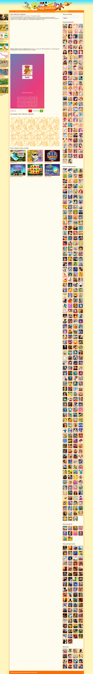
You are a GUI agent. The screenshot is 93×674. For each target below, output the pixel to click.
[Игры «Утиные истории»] (65, 473)
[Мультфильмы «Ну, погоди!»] (65, 668)
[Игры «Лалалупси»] (81, 69)
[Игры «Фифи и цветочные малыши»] (81, 478)
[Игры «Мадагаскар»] (75, 333)
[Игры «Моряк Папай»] (65, 364)
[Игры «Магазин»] (65, 85)
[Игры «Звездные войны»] (70, 580)
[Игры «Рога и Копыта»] (75, 411)
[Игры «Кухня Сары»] (75, 69)
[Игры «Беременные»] (75, 33)
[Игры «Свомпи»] (81, 421)
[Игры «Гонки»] (70, 570)
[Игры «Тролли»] (70, 463)
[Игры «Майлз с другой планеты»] (81, 333)
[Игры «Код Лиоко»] (75, 586)
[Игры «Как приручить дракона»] (75, 286)
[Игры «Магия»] (70, 85)
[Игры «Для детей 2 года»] (70, 529)
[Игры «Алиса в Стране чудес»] (65, 188)
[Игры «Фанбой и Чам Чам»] (70, 473)
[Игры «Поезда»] (65, 612)
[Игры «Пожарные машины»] (70, 612)
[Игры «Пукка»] (70, 401)
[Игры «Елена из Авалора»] (65, 64)
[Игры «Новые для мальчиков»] (75, 601)
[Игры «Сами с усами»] (65, 421)
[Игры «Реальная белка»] (75, 406)
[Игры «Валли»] (81, 214)
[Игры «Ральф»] (75, 401)
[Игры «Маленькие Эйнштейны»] (70, 338)
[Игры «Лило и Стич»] (70, 328)
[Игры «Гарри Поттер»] (70, 234)
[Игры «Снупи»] (70, 432)
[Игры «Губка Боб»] (81, 245)
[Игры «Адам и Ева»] (75, 182)
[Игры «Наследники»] (75, 100)
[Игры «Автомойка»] (65, 27)
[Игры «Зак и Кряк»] (81, 276)
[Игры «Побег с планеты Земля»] (81, 385)
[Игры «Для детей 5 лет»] (65, 535)
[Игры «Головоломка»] (81, 239)
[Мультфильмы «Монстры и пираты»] (81, 663)
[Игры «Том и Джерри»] (81, 452)
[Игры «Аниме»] (81, 27)
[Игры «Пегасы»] (75, 111)
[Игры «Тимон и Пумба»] (75, 452)
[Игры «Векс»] (75, 560)
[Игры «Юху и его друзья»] (75, 520)
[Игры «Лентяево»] (65, 328)
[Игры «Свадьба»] (81, 126)
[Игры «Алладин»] (70, 188)
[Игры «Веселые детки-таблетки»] (70, 43)
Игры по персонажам (30, 11)
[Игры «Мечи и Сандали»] (75, 591)
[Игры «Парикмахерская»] (70, 111)
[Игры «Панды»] (81, 105)
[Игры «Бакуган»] (65, 554)
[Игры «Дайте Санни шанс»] (81, 48)
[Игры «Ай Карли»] (70, 27)
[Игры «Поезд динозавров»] (81, 390)
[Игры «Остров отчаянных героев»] (81, 375)
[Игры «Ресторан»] (65, 126)
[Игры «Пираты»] (70, 606)
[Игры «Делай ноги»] (70, 255)
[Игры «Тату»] (65, 142)
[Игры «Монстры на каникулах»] (70, 359)
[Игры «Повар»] (70, 116)
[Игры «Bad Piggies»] (65, 177)
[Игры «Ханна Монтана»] (81, 147)
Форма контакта (34, 672)
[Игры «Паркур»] (65, 606)
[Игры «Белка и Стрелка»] (70, 203)
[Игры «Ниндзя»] (70, 601)
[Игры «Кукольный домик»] (70, 69)
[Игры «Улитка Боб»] (70, 468)
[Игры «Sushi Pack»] (65, 182)
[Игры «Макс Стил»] (65, 591)
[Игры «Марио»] (70, 343)
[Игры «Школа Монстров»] (70, 157)
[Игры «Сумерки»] (75, 137)
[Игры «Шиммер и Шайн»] (65, 510)
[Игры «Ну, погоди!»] (70, 369)
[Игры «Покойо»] (75, 395)
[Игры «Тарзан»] (70, 447)
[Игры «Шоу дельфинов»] (70, 510)
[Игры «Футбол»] (75, 632)
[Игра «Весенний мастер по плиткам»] (35, 175)
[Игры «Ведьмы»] (65, 43)
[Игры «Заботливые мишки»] (75, 276)
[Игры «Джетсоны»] (81, 255)
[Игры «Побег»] (75, 606)
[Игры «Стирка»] (65, 137)
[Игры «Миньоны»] (65, 354)
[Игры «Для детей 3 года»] (75, 529)
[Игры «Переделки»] (81, 111)
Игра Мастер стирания (35, 15)
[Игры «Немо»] (75, 364)
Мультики (71, 11)
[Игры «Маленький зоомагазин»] (81, 85)
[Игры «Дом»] (81, 265)
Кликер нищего (31, 162)
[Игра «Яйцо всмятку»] (52, 175)
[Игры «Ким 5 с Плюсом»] (75, 297)
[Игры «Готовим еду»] (75, 48)
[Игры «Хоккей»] (65, 638)
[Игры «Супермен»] (65, 627)
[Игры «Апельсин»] (75, 193)
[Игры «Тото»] (75, 142)
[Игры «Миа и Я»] (70, 95)
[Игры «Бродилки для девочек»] (75, 38)
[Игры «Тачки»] (75, 447)
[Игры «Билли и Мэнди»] (70, 208)
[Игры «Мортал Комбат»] (65, 596)
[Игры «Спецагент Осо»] (65, 437)
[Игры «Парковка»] (81, 601)
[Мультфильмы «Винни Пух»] (81, 652)
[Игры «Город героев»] (65, 245)
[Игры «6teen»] (75, 172)
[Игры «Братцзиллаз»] (70, 38)
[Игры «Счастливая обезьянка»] (70, 442)
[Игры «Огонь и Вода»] (70, 375)
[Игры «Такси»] (70, 627)
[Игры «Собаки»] (65, 131)
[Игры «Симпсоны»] (70, 427)
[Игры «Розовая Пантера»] (81, 411)
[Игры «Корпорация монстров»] (65, 307)
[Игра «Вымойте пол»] (17, 161)
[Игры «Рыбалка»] (70, 617)
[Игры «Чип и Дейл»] (65, 504)
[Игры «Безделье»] (70, 33)
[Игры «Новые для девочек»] (81, 100)
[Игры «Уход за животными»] (65, 147)
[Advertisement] (30, 34)
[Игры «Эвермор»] (65, 515)
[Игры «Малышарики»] (65, 343)
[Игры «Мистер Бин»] (75, 354)
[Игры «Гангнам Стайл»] (65, 234)
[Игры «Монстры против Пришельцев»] (75, 359)
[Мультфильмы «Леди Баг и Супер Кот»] (70, 663)
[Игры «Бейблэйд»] (75, 554)
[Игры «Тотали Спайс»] (70, 458)
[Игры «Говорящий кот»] (75, 239)
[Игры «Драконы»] (81, 575)
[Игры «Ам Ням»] (81, 188)
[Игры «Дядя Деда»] (65, 276)
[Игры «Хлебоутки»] (81, 489)
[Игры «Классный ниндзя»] (65, 302)
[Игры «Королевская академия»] (81, 64)
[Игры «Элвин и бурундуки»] (75, 515)
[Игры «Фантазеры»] (75, 473)
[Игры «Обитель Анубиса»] (75, 369)
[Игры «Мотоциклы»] (70, 596)
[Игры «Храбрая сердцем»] (75, 494)
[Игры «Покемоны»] (70, 395)
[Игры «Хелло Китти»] (75, 489)
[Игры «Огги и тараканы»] (65, 375)
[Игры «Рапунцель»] (81, 401)
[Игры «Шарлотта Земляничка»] (75, 152)
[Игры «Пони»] (81, 116)
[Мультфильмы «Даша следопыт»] (70, 657)
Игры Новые (27, 15)
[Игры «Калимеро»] (81, 286)
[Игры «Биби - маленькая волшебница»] (65, 208)
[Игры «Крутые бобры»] (81, 312)
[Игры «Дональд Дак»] (65, 271)
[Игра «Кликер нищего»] (35, 161)
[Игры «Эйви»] (65, 163)
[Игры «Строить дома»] (70, 137)
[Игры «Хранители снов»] (81, 494)
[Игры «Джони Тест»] (70, 260)
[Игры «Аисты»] (81, 182)
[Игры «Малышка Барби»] (65, 90)
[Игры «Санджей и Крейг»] (70, 421)
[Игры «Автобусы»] (75, 549)
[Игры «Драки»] (75, 575)
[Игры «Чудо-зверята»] (70, 504)
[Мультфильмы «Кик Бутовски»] (81, 657)
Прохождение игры (78, 11)
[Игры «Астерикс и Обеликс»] (65, 198)
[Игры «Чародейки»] (70, 152)
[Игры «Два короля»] (65, 255)
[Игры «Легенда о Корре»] (65, 323)
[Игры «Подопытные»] (70, 390)
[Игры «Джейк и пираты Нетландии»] (75, 255)
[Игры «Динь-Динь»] (70, 59)
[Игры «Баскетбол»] (70, 554)
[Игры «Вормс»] (70, 565)
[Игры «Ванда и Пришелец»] (65, 219)
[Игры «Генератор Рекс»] (75, 565)
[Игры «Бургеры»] (81, 38)
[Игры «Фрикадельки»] (81, 484)
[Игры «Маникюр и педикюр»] (65, 95)
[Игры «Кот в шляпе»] (81, 307)
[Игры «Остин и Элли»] (75, 105)
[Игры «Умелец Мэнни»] (75, 468)
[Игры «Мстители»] (75, 596)
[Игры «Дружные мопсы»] (81, 271)
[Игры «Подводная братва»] (65, 390)
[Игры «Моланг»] (65, 359)
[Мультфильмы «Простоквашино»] (70, 668)
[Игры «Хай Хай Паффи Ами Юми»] (70, 489)
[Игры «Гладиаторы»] (81, 565)
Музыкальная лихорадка (16, 176)
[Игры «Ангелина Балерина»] (70, 193)
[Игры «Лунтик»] (65, 333)
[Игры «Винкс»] (81, 43)
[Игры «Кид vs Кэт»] (75, 291)
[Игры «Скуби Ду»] (75, 427)
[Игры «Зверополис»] (70, 281)
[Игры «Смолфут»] (81, 427)
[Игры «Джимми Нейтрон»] (65, 260)
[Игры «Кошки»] (65, 69)
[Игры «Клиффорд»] (70, 302)
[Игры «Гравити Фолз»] (70, 245)
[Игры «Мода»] (75, 95)
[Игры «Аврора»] (70, 182)
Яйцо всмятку (48, 176)
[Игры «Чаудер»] (81, 499)
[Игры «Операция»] (70, 105)
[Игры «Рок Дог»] (65, 416)
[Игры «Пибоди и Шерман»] (75, 380)
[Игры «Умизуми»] (81, 468)
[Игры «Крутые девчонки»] (65, 317)
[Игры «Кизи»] (81, 291)
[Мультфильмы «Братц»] (75, 652)
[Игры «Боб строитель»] (75, 208)
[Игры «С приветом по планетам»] (81, 416)
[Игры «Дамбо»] (75, 250)
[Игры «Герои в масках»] (70, 239)
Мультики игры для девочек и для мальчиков (20, 672)
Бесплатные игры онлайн (61, 11)
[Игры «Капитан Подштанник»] (65, 291)
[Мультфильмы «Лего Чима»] (65, 663)
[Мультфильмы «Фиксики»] (81, 668)
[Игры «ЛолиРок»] (70, 79)
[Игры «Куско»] (81, 317)
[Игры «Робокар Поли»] (70, 411)
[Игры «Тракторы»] (65, 632)
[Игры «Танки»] (75, 627)
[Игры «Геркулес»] (65, 239)
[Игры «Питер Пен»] (75, 385)
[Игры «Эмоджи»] (65, 520)
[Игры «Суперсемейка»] (81, 437)
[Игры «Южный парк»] (70, 520)
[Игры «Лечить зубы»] (75, 74)
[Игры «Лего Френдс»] (65, 74)
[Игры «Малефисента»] (81, 338)
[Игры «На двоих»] (70, 100)
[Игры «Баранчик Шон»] (75, 198)
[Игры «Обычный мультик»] (81, 369)
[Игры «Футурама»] (65, 489)
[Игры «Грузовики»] (75, 570)
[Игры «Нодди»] (81, 364)
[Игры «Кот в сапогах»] (75, 307)
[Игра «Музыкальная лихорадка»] (17, 175)
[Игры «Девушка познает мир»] (65, 53)
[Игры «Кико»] (70, 297)
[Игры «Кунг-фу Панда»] (75, 317)
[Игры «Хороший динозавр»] (70, 494)
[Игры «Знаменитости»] (70, 64)
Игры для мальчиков (49, 11)
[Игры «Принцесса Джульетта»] (75, 121)
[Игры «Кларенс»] (81, 297)
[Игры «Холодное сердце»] (65, 152)
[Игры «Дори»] (75, 271)
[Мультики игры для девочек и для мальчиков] (46, 10)
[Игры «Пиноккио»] (70, 385)
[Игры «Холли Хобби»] (65, 494)
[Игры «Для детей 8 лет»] (81, 535)
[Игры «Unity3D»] (65, 549)
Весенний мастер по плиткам (34, 176)
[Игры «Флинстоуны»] (65, 484)
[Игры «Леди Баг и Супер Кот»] (70, 74)
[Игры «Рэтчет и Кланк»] (75, 416)
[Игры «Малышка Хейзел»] (75, 90)
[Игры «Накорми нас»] (81, 596)
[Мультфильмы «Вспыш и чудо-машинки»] (65, 657)
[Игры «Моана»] (81, 354)
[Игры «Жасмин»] (70, 276)
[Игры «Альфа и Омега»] (75, 188)
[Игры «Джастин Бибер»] (81, 53)
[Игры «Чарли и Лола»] (75, 499)
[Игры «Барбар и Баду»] (81, 198)
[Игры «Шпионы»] (65, 643)
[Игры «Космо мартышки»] (70, 307)
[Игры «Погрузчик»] (81, 606)
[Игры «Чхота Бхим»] (75, 504)
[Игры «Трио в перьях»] (65, 463)
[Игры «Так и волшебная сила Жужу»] (65, 447)
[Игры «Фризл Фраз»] (75, 484)
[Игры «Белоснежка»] (75, 203)
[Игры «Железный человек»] (65, 580)
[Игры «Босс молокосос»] (81, 208)
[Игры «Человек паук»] (75, 638)
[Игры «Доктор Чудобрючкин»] (75, 265)
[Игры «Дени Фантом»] (65, 575)
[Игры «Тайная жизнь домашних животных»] (81, 442)
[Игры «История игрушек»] (70, 286)
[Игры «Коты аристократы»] (65, 312)
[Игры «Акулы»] (81, 549)
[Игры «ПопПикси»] (65, 121)
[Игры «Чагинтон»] (70, 499)
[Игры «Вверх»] (70, 219)
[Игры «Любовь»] (81, 79)
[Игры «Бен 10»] (81, 554)
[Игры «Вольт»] (65, 224)
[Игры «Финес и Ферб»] (75, 478)
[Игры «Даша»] (81, 250)
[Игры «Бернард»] (81, 203)
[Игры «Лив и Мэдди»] (81, 74)
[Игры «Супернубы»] (75, 437)
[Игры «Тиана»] (65, 452)
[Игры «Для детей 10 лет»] (65, 529)
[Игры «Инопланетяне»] (65, 586)
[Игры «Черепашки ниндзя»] (81, 638)
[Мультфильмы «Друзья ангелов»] (75, 657)
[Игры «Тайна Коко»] (75, 442)
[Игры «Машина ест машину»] (70, 591)
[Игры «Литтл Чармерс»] (65, 79)
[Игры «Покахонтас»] (65, 395)
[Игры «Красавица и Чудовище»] (70, 312)
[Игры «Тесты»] (70, 142)
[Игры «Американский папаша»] (65, 193)
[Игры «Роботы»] (75, 612)
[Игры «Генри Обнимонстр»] (81, 234)
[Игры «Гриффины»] (75, 245)
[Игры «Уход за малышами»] (70, 147)
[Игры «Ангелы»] (75, 27)
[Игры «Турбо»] (81, 463)
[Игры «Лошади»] (75, 79)
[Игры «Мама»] (81, 90)
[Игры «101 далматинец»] (65, 172)
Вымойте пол (13, 162)
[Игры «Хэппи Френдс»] (65, 499)
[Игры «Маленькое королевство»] (75, 338)
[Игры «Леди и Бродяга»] (70, 323)
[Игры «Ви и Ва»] (75, 43)
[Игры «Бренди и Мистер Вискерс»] (70, 214)
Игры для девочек (19, 11)
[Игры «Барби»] (65, 33)
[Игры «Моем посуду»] (81, 95)
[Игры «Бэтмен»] (70, 560)
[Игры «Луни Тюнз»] (81, 328)
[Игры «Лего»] (81, 586)
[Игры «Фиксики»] (70, 478)
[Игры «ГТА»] (81, 570)
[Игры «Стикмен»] (75, 622)
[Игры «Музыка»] (65, 100)
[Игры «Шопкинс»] (75, 157)
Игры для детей (39, 11)
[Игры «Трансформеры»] (70, 632)
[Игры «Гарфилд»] (75, 234)
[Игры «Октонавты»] (75, 375)
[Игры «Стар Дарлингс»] (81, 131)
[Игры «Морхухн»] (81, 359)
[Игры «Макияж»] (75, 85)
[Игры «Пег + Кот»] (65, 380)
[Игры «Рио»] (65, 411)
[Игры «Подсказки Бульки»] (75, 390)
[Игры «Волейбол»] (65, 565)
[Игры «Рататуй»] (70, 406)
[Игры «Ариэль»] (81, 193)
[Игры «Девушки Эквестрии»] (75, 53)
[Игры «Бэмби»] (75, 214)
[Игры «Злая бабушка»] (75, 281)
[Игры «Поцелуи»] (70, 121)
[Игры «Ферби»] (81, 473)
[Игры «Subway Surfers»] (81, 177)
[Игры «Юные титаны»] (70, 643)
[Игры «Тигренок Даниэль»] (70, 452)
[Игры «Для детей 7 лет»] (75, 535)
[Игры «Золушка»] (81, 281)
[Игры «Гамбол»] (81, 229)
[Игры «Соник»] (81, 432)
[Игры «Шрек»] (75, 510)
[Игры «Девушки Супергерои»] (70, 53)
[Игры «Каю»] (70, 291)
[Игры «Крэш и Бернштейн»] (70, 317)
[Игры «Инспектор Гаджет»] (65, 286)
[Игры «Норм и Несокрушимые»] (65, 369)
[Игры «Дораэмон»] (70, 271)
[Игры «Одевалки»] (65, 105)
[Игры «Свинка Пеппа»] (75, 421)
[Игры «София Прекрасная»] (70, 131)
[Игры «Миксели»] (81, 349)
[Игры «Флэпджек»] (70, 484)
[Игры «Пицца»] (65, 116)
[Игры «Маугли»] (81, 343)
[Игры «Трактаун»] (75, 458)
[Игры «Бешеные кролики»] (65, 560)
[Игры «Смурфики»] (65, 432)
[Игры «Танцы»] (81, 137)
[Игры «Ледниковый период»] (75, 323)
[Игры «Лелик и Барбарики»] (81, 323)
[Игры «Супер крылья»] (70, 437)
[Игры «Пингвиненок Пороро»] (81, 380)
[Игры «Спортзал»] (75, 131)
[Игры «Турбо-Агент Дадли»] (65, 468)
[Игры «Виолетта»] (65, 48)
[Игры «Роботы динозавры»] (81, 612)
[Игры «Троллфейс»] (75, 463)
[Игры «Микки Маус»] (75, 349)
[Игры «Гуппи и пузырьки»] (65, 250)
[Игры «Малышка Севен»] (70, 90)
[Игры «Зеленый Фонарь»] (75, 580)
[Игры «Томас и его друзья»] (65, 458)
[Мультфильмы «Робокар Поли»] (75, 668)
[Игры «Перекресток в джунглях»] (70, 380)
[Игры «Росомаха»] (65, 617)
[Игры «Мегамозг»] (65, 349)
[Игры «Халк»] (81, 632)
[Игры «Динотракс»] (65, 265)
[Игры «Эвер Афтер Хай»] (81, 157)
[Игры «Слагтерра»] (70, 622)
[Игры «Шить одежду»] (81, 152)
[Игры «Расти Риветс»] (65, 406)
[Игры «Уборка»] (81, 142)
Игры (11, 15)
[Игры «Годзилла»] (65, 570)
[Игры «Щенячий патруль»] (81, 510)
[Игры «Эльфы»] (81, 515)
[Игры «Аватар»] (70, 549)
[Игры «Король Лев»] (81, 302)
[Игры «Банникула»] (70, 198)
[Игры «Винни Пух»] (75, 219)
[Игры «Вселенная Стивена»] (65, 229)
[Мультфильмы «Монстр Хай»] (75, 663)
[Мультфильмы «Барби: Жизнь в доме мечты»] (65, 652)
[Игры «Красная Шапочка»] (75, 312)
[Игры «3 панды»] (70, 172)
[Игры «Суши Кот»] (65, 442)
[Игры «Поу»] (81, 395)
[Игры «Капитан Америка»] (70, 586)
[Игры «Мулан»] (70, 364)
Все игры (12, 11)
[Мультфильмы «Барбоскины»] (70, 652)
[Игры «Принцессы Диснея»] (81, 121)
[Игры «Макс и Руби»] (65, 338)
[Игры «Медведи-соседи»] (70, 349)
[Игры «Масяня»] (75, 343)
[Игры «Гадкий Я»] (75, 229)
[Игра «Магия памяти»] (52, 161)
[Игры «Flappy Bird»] (70, 177)
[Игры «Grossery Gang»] (75, 177)
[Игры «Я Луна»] (70, 163)
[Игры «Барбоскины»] (65, 203)
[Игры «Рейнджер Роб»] (81, 406)
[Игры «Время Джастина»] (70, 224)
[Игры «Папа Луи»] (65, 111)
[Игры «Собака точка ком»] (75, 432)
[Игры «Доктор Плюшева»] (70, 265)
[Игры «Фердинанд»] (65, 478)
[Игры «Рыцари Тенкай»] (81, 617)
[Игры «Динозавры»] (70, 575)
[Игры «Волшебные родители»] (81, 219)
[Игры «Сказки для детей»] (70, 540)
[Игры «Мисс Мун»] (70, 354)
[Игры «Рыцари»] (75, 617)
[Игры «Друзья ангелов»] (75, 59)
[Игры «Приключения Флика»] (65, 401)
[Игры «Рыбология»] (70, 416)
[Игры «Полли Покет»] (75, 116)
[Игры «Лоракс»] (75, 328)
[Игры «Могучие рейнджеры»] (81, 591)
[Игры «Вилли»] (81, 560)
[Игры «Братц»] (65, 38)
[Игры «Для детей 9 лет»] (65, 540)
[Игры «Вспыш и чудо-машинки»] (70, 229)
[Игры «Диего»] (81, 260)
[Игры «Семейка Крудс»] (65, 427)
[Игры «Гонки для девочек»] (70, 48)
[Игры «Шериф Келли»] (81, 504)
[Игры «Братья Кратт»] (65, 214)
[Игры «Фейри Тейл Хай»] (75, 147)
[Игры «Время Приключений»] (75, 224)
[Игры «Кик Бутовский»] (65, 297)
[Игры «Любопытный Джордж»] (70, 333)
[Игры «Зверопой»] (65, 281)
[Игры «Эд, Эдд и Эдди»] (70, 515)
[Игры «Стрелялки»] (81, 622)
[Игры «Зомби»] (81, 580)
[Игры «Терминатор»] (81, 627)
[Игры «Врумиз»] (81, 224)
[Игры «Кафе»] (75, 64)
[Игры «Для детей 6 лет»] (70, 535)
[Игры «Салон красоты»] (75, 126)
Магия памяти (48, 162)
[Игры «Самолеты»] (65, 622)
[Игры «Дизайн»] (65, 59)
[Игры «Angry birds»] (81, 172)
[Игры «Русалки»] (70, 126)
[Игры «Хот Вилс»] (70, 638)
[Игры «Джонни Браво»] (75, 260)
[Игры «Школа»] (65, 157)
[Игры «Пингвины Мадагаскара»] (65, 385)
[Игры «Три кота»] (81, 458)
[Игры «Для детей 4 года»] (81, 529)
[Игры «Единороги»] (81, 59)
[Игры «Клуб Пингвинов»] (75, 302)
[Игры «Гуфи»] (70, 250)
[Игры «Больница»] (81, 33)
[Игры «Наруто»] (65, 601)
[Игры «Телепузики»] (81, 447)
